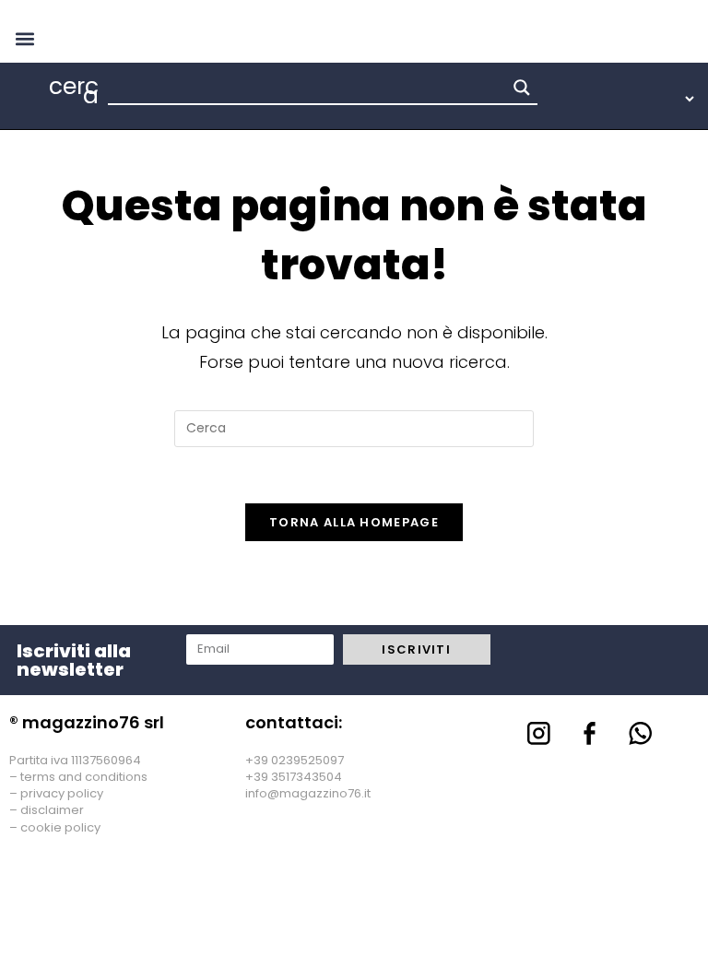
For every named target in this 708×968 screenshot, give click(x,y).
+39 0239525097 (294, 760)
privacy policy (61, 793)
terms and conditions (84, 776)
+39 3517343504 (293, 776)
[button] (24, 38)
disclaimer (52, 810)
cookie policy (60, 827)
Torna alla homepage (354, 522)
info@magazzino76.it (308, 793)
